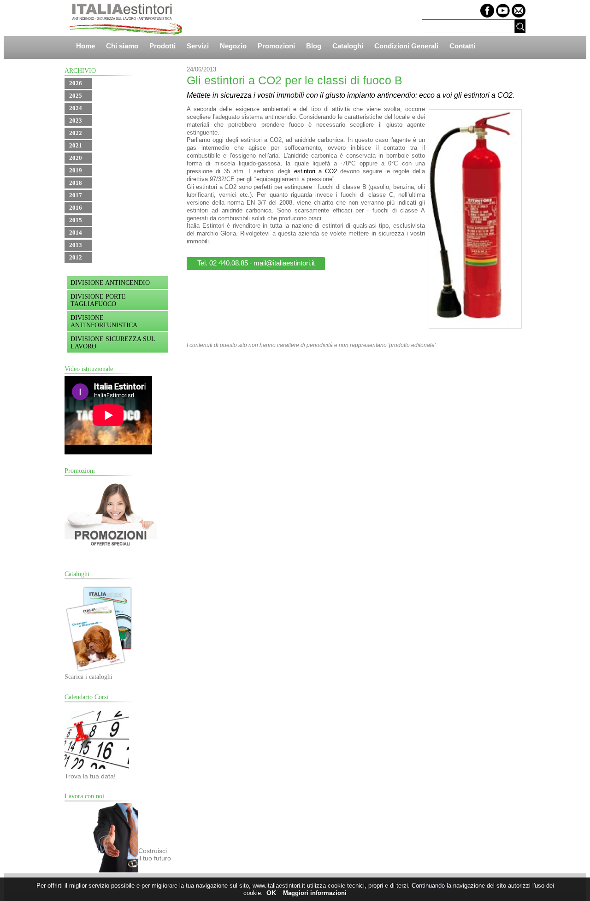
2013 (75, 244)
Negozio (233, 46)
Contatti (462, 46)
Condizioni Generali (406, 46)
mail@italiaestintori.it (284, 263)
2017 (75, 195)
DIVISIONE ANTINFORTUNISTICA (104, 321)
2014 (75, 232)
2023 (75, 120)
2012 (75, 257)
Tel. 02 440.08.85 (222, 263)
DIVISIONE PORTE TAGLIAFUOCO (98, 300)
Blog (313, 46)
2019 (75, 170)
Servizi (198, 46)
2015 (75, 220)
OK (271, 892)
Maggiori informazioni (315, 892)
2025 (75, 95)
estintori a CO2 (315, 171)
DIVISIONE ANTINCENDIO (110, 282)
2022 (75, 133)
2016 (75, 207)
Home (85, 46)
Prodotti (162, 46)
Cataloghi (347, 46)
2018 (75, 182)
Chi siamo (122, 46)
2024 (75, 108)
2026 (75, 83)
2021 (75, 145)
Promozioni (276, 46)
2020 (75, 157)
